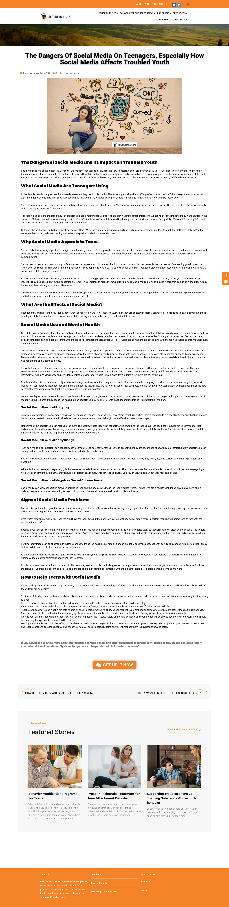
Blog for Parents (99, 883)
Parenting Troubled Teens (104, 891)
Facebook (145, 881)
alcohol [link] (86, 491)
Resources (179, 13)
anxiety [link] (63, 368)
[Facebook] (174, 5)
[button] (188, 4)
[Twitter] (179, 5)
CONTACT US (160, 4)
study (135, 350)
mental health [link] (127, 333)
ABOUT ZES (142, 4)
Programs (163, 13)
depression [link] (97, 350)
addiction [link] (51, 519)
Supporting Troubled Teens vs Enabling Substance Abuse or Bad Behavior (173, 798)
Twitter (144, 890)
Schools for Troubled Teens (136, 13)
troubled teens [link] (126, 339)
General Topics (107, 13)
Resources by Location (172, 19)
